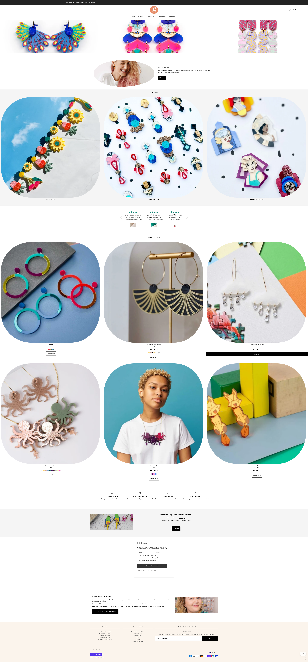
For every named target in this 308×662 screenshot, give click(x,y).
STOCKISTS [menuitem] (172, 17)
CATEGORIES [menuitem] (150, 17)
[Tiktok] (99, 650)
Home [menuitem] (134, 17)
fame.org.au (182, 518)
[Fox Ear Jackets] (257, 413)
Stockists (137, 639)
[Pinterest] (96, 650)
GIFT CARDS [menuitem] (163, 17)
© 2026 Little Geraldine (97, 657)
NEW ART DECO (154, 199)
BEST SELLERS (154, 238)
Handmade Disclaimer (105, 632)
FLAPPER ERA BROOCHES (257, 199)
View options (51, 353)
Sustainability (138, 634)
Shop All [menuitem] (141, 17)
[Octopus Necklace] (154, 413)
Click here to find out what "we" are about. (105, 611)
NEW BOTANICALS (51, 199)
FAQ (138, 637)
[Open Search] (286, 10)
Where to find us (105, 637)
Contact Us (137, 635)
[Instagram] (93, 650)
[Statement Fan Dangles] (154, 292)
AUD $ (214, 653)
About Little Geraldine (137, 632)
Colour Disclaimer (105, 635)
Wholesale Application (105, 639)
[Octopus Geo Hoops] (51, 413)
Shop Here (176, 528)
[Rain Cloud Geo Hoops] (257, 292)
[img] (133, 212)
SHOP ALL (161, 77)
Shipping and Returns (105, 634)
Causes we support (137, 641)
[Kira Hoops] (51, 292)
